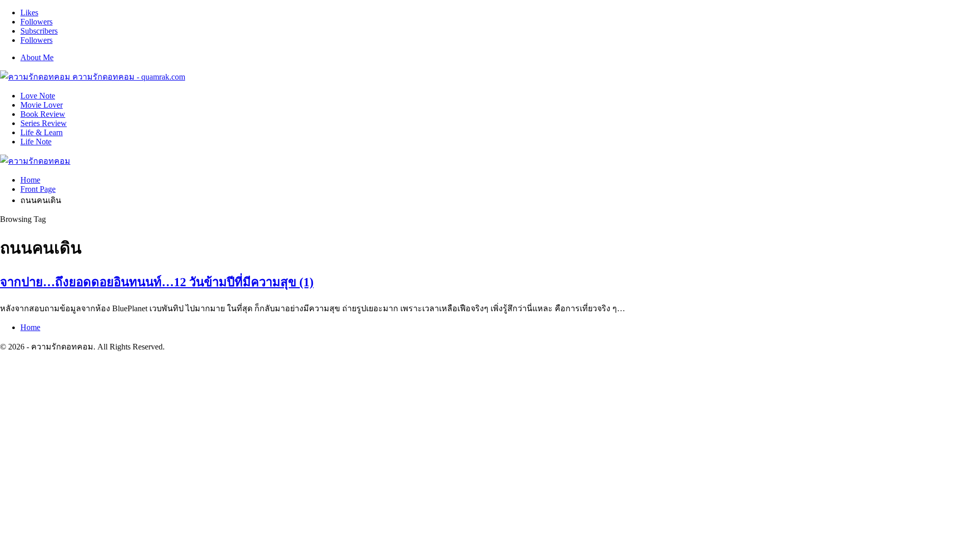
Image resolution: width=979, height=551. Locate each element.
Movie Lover (41, 105)
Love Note (37, 95)
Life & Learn (41, 132)
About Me (37, 57)
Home (30, 327)
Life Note (35, 141)
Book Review (42, 114)
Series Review (43, 123)
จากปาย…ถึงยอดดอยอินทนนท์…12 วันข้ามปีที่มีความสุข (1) (157, 282)
